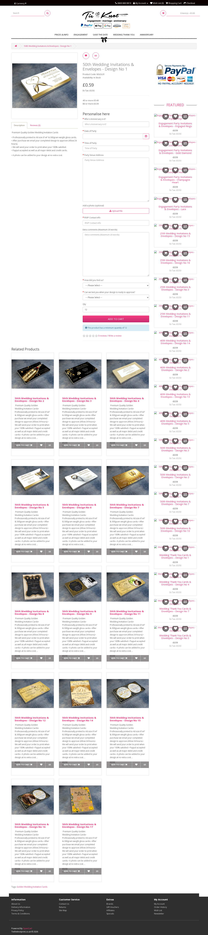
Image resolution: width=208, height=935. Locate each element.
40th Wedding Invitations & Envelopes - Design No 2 (175, 369)
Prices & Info (61, 34)
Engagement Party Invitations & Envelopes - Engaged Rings (175, 125)
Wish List (158, 910)
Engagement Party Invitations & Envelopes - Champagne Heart (175, 179)
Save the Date (100, 34)
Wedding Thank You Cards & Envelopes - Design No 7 (175, 610)
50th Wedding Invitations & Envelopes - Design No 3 (79, 400)
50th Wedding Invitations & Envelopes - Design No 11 (127, 613)
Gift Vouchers (112, 907)
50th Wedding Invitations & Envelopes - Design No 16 (32, 826)
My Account (159, 904)
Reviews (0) (35, 125)
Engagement (81, 34)
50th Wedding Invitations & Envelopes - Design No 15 (127, 719)
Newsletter (159, 913)
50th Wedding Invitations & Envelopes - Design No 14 (79, 719)
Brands (109, 904)
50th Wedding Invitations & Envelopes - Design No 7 (127, 506)
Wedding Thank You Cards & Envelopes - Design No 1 (175, 556)
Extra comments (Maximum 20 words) (100, 229)
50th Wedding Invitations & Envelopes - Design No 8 (32, 613)
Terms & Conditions (20, 913)
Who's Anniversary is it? (95, 119)
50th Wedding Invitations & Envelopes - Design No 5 (32, 506)
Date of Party (90, 131)
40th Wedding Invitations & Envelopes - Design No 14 (175, 342)
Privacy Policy (17, 910)
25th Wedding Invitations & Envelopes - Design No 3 (175, 288)
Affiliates (110, 910)
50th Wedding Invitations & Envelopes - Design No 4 (127, 400)
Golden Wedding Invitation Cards (32, 886)
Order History (160, 907)
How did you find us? (94, 280)
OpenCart (27, 928)
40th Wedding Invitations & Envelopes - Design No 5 (175, 422)
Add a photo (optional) (93, 205)
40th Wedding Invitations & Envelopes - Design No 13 (175, 396)
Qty (84, 304)
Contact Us (64, 904)
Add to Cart (116, 319)
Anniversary (146, 34)
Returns (62, 907)
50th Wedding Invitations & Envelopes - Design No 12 (32, 719)
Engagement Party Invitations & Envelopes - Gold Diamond (175, 151)
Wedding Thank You (124, 34)
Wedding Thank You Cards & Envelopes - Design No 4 (175, 583)
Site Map (63, 910)
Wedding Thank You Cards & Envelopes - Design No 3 (175, 637)
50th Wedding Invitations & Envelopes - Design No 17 (79, 826)
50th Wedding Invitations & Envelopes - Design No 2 (32, 400)
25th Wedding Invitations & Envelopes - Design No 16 (175, 261)
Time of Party (90, 143)
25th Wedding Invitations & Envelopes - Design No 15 (175, 235)
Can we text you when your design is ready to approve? (109, 292)
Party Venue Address (94, 155)
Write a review (114, 335)
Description (19, 125)
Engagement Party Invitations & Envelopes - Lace (175, 208)
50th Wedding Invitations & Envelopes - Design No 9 (79, 613)
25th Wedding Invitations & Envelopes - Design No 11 (175, 315)
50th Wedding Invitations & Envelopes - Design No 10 (175, 530)
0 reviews (102, 335)
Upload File (117, 211)
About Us (15, 904)
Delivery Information (20, 907)
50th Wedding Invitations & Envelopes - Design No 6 (79, 506)
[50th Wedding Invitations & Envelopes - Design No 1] (44, 85)
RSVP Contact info (92, 217)
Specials (110, 913)
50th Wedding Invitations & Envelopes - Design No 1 (48, 46)
